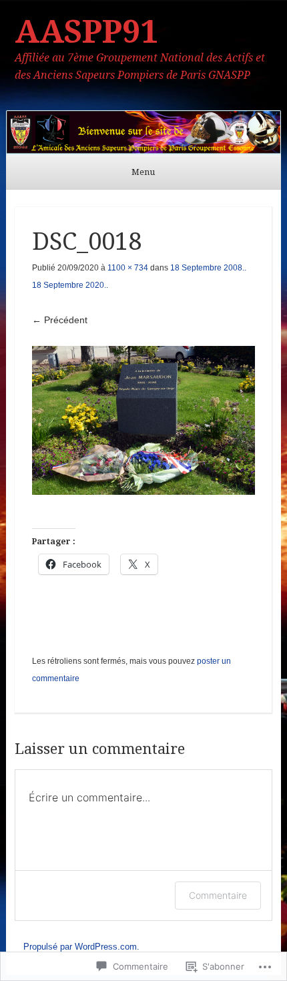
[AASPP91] (144, 132)
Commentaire (218, 895)
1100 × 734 (127, 267)
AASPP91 (86, 32)
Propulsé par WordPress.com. (81, 947)
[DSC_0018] (144, 420)
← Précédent (59, 320)
